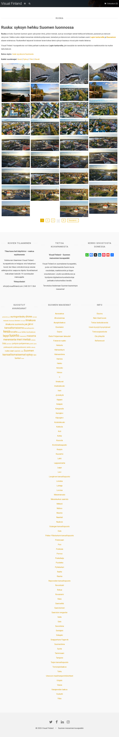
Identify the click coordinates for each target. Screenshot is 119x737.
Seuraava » (73, 220)
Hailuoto (59, 345)
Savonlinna (59, 626)
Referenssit (99, 341)
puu (35, 344)
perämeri (9, 344)
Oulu (4, 343)
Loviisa (60, 490)
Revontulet (59, 585)
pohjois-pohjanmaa (20, 343)
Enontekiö (60, 327)
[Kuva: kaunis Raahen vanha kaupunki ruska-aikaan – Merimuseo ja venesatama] (74, 209)
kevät (19, 332)
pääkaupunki (8, 347)
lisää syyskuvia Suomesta (22, 54)
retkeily (33, 347)
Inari (59, 390)
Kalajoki (59, 404)
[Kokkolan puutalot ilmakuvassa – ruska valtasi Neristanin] (45, 110)
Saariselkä (59, 603)
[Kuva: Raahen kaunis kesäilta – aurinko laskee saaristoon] (103, 156)
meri (19, 339)
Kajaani (59, 400)
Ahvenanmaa (59, 318)
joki (26, 324)
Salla (59, 617)
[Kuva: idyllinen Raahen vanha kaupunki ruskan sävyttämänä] (103, 189)
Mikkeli (60, 504)
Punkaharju (59, 558)
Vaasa (59, 685)
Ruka (59, 599)
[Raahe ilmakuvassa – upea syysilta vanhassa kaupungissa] (45, 143)
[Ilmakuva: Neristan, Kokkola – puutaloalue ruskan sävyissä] (74, 127)
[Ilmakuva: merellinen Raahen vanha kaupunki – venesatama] (103, 206)
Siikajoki (59, 635)
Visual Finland (11, 3)
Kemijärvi (59, 413)
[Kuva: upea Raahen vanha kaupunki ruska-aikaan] (74, 192)
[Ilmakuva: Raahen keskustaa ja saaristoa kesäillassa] (16, 159)
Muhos (59, 508)
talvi (34, 355)
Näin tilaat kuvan (99, 318)
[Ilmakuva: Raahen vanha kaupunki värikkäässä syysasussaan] (103, 140)
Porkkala (59, 549)
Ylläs (59, 698)
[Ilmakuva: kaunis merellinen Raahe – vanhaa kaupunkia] (74, 143)
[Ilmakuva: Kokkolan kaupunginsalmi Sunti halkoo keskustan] (74, 93)
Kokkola (59, 427)
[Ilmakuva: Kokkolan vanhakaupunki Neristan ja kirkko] (103, 124)
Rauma (59, 576)
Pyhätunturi (59, 567)
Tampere (59, 658)
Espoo (59, 332)
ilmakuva (30, 320)
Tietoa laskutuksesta (99, 323)
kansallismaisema (14, 327)
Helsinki (6, 321)
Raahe (59, 572)
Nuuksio (59, 522)
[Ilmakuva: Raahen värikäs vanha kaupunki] (16, 143)
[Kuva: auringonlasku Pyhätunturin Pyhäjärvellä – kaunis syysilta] (16, 92)
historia (11, 321)
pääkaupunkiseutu (19, 347)
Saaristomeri (59, 608)
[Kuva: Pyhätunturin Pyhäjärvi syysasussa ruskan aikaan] (103, 90)
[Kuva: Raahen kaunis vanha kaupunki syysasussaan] (45, 193)
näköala (33, 340)
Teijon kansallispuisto (59, 662)
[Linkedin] (62, 722)
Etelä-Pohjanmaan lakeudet (60, 336)
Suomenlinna (59, 644)
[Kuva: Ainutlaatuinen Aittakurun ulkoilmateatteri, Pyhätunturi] (45, 73)
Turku (59, 671)
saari (12, 351)
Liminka (59, 481)
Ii (59, 377)
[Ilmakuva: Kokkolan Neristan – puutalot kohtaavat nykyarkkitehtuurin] (16, 127)
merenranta (9, 339)
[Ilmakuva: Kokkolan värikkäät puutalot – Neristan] (16, 110)
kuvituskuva (31, 332)
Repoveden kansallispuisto (59, 581)
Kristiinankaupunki (59, 445)
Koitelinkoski (59, 422)
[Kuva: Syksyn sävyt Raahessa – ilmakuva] (45, 176)
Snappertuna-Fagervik (59, 640)
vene (22, 358)
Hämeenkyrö (59, 350)
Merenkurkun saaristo (59, 499)
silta (22, 351)
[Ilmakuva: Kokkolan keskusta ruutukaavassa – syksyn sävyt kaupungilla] (74, 110)
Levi (59, 472)
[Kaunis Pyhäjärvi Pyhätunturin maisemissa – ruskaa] (45, 92)
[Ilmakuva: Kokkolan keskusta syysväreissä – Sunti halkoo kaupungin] (103, 107)
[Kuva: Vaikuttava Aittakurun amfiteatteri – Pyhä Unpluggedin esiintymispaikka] (74, 73)
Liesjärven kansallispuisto (59, 476)
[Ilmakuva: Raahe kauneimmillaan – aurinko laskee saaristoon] (103, 173)
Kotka (59, 436)
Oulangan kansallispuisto (59, 526)
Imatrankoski (59, 386)
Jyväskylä (59, 395)
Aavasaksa (59, 314)
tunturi (18, 358)
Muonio (59, 513)
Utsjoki (59, 680)
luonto (14, 336)
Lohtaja (59, 486)
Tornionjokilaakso (60, 667)
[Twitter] (50, 722)
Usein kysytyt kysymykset (99, 327)
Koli (59, 431)
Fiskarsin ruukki (59, 341)
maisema (31, 336)
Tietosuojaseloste (99, 332)
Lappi (59, 468)
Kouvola (59, 440)
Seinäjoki (59, 630)
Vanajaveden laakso (59, 689)
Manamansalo (59, 495)
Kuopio (59, 449)
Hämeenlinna (59, 354)
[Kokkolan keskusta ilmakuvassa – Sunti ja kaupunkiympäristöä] (45, 127)
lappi (6, 335)
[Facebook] (56, 722)
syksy (29, 354)
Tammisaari (59, 653)
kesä (6, 331)
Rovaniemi (59, 594)
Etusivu (100, 314)
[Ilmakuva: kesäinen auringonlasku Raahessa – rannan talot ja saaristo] (16, 176)
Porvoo (60, 554)
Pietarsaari (59, 540)
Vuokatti (59, 694)
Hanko (59, 363)
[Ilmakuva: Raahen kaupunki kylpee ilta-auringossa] (45, 160)
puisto (31, 344)
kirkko (24, 332)
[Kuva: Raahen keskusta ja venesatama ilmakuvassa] (16, 192)
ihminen (17, 321)
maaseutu (23, 336)
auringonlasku (17, 316)
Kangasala (59, 409)
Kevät (37, 59)
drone (29, 316)
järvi (30, 324)
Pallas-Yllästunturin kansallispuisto (59, 535)
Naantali (59, 517)
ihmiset (22, 321)
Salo (59, 621)
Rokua (59, 590)
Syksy (25, 59)
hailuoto (34, 317)
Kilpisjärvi (59, 418)
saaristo (17, 351)
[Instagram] (68, 722)
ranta (29, 347)
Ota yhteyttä (99, 336)
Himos (59, 372)
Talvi (31, 59)
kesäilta (13, 332)
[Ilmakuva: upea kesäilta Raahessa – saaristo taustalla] (74, 160)
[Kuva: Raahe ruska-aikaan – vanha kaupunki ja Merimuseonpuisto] (74, 176)
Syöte (59, 649)
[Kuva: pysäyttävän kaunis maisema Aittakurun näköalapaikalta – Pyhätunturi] (16, 72)
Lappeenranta (59, 463)
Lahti (59, 458)
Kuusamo (59, 454)
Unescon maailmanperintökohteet (59, 676)
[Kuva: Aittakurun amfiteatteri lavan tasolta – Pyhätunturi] (103, 72)
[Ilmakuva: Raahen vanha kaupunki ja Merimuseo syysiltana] (16, 208)
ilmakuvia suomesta (15, 324)
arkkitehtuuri (6, 317)
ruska (7, 351)
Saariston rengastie (59, 612)
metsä (27, 339)
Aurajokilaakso (59, 323)
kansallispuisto (29, 328)
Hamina (59, 359)
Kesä (19, 59)
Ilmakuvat (59, 381)
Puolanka (59, 563)
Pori (59, 544)
